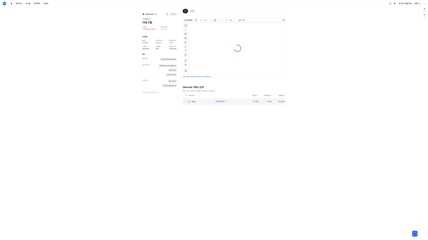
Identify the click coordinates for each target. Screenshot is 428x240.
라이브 (46, 3)
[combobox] (417, 3)
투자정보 (37, 3)
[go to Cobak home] (4, 3)
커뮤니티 (19, 3)
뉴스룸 (28, 3)
